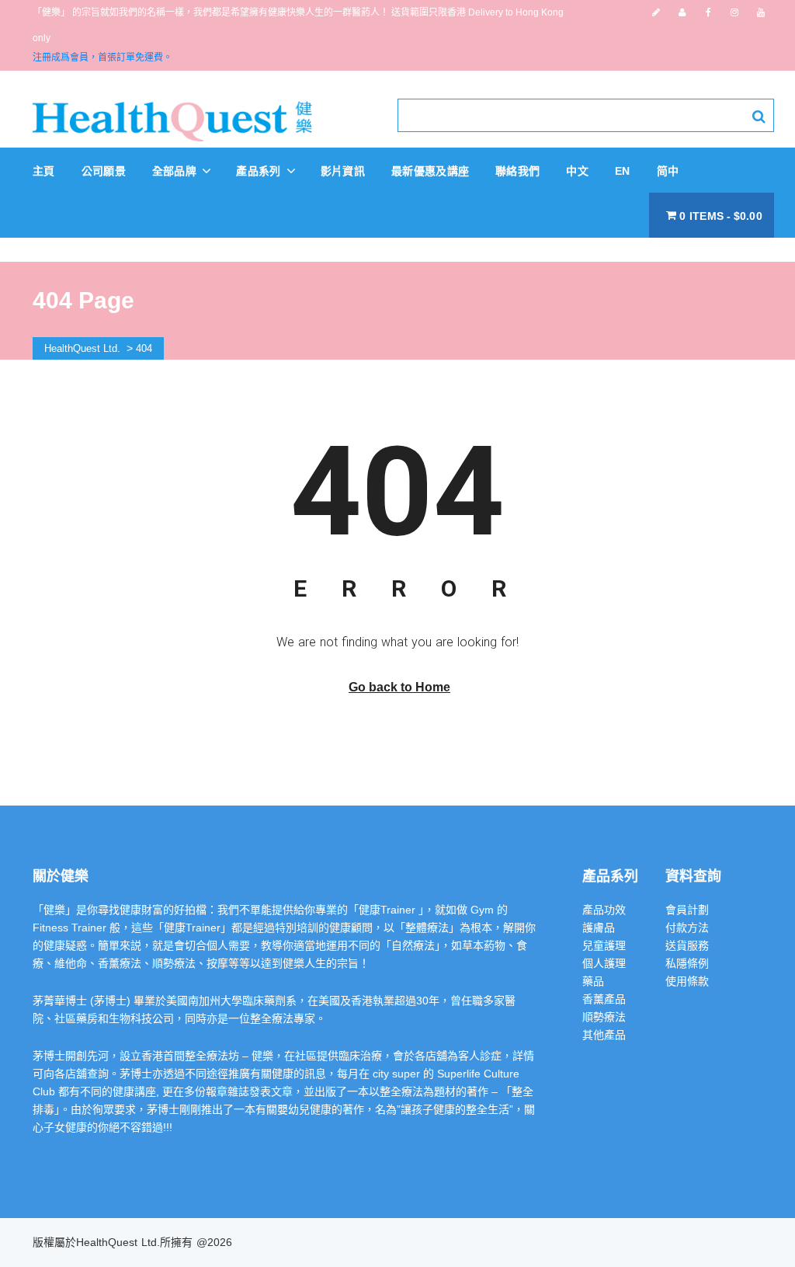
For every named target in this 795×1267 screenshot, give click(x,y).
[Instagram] (734, 12)
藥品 (593, 981)
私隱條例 (687, 963)
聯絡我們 (517, 171)
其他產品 (604, 1035)
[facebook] (708, 12)
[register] (656, 12)
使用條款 (687, 981)
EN (622, 171)
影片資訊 (343, 171)
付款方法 (687, 927)
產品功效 (604, 909)
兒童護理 (604, 945)
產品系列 (260, 171)
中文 (577, 171)
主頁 (44, 171)
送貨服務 (687, 945)
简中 (668, 171)
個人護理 (604, 963)
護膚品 (598, 927)
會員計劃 (687, 909)
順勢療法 (604, 1017)
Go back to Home (399, 687)
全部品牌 (176, 171)
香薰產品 (604, 999)
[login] (682, 12)
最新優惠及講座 (430, 171)
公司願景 (104, 171)
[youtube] (761, 12)
